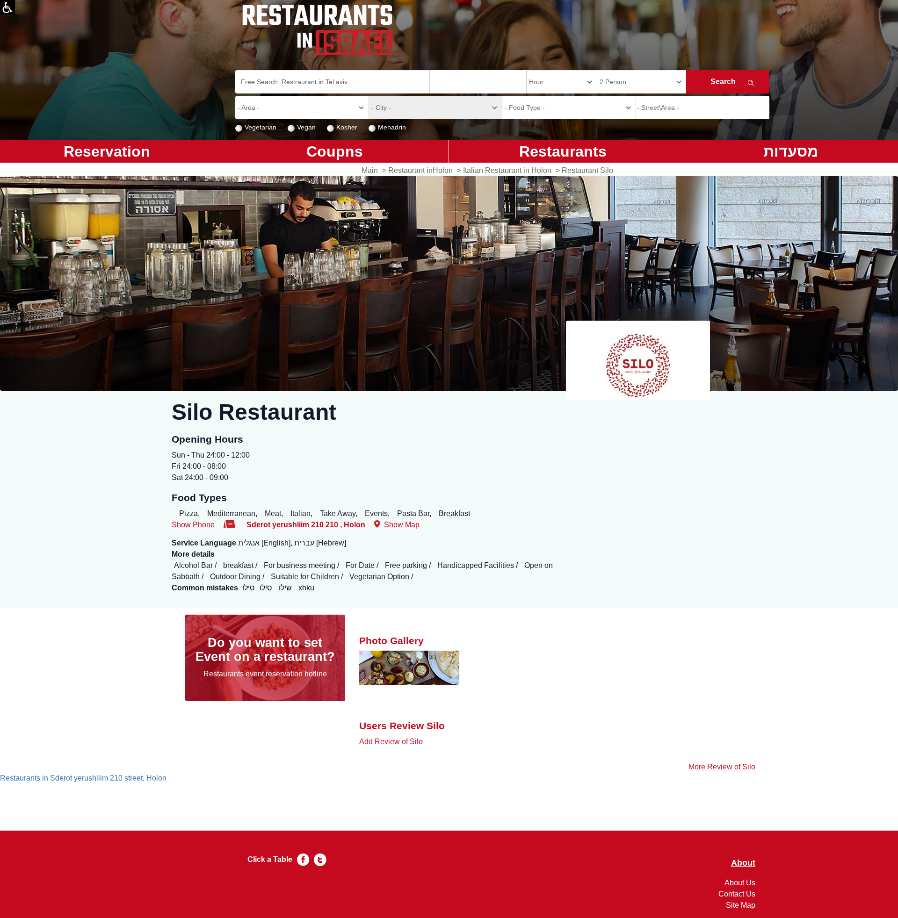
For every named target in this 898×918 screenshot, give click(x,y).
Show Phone (193, 525)
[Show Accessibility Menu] (7, 7)
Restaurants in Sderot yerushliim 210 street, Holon (83, 778)
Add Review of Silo (391, 742)
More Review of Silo (721, 767)
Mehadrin (392, 127)
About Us (739, 883)
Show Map (402, 525)
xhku (305, 588)
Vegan (306, 127)
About (743, 863)
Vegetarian (260, 127)
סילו (248, 588)
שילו (284, 588)
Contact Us (736, 894)
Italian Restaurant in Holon (507, 170)
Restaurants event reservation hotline (265, 674)
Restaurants (563, 151)
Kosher (346, 127)
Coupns (334, 151)
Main (370, 170)
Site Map (740, 905)
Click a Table (269, 859)
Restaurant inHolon (420, 170)
